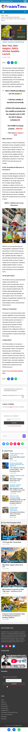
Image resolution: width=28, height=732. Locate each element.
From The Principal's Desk (11, 523)
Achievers (12, 485)
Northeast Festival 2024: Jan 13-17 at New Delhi (13, 396)
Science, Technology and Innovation (13, 42)
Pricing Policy (4, 708)
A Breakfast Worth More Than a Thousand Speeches (17, 513)
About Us (3, 702)
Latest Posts (8, 451)
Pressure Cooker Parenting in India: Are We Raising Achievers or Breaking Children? (13, 615)
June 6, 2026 (13, 482)
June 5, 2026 (13, 493)
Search (24, 436)
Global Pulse (13, 509)
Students (12, 477)
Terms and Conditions (6, 714)
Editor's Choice (14, 507)
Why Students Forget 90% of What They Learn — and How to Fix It (17, 490)
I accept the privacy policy (14, 426)
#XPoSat (19, 129)
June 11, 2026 (13, 460)
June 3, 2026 (13, 505)
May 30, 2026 (13, 517)
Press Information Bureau (15, 371)
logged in (11, 407)
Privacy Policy (4, 706)
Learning (12, 475)
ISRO (3, 373)
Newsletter (4, 716)
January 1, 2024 (6, 57)
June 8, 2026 (13, 473)
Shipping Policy (5, 710)
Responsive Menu (25, 1)
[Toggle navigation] (3, 12)
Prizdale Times (18, 725)
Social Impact (13, 455)
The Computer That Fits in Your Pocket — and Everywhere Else (17, 469)
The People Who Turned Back (11, 542)
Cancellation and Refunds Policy (9, 712)
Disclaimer (3, 718)
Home (2, 700)
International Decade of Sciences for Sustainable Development (13, 389)
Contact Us (4, 704)
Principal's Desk (19, 453)
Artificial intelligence (16, 463)
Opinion (12, 453)
